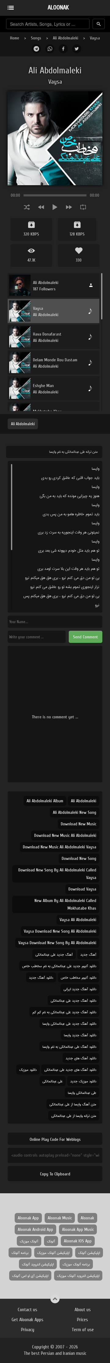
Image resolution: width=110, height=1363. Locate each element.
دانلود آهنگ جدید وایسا (80, 1034)
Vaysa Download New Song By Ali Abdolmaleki (57, 942)
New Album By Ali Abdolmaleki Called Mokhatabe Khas (65, 904)
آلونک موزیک (29, 1241)
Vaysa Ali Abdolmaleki (78, 919)
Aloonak (87, 1218)
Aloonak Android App (35, 1229)
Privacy (27, 1329)
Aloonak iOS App (78, 1241)
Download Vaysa (82, 889)
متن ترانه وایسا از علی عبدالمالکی (73, 1115)
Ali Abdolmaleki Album (45, 800)
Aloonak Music (60, 1218)
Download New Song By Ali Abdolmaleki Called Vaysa (57, 873)
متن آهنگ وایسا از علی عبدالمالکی (73, 1104)
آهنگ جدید (88, 954)
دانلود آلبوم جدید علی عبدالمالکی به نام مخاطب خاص (59, 965)
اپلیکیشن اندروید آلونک (38, 1264)
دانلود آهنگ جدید (41, 977)
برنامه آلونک (20, 1252)
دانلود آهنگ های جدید (81, 1058)
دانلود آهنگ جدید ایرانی (80, 988)
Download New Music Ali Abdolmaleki (65, 835)
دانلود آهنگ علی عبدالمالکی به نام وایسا (69, 1046)
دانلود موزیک (28, 1069)
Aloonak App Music (78, 1229)
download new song (79, 858)
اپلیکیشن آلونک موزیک (53, 1252)
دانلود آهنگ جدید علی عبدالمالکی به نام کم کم (64, 1011)
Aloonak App (28, 1218)
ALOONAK (58, 7)
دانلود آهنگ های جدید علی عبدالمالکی (70, 1069)
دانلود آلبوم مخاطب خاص (78, 977)
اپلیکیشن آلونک (89, 1252)
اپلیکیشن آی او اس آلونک (30, 1275)
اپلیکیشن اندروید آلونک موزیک (78, 1275)
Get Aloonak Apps (27, 1319)
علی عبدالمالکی (52, 1081)
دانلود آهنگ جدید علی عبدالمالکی (73, 1000)
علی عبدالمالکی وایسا (82, 1092)
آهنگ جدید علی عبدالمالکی (54, 954)
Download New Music (78, 824)
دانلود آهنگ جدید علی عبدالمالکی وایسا (69, 1023)
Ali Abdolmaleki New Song (74, 812)
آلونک (51, 1241)
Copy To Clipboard (55, 1174)
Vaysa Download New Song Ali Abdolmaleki (60, 931)
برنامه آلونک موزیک (76, 1264)
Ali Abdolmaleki (65, 38)
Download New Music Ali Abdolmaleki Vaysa (59, 847)
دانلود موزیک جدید (83, 1081)
